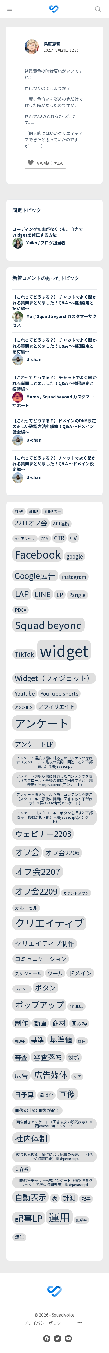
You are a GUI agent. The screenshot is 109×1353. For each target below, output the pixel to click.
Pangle (77, 595)
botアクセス (25, 538)
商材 (59, 1022)
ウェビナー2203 (43, 833)
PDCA (20, 609)
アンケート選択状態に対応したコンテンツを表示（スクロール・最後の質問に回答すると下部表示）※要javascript (54, 762)
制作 (21, 1022)
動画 (40, 1022)
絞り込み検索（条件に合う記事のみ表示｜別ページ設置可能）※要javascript (54, 1156)
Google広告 (35, 575)
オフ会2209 (36, 891)
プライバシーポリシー (44, 1323)
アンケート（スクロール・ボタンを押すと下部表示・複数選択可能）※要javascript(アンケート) (54, 817)
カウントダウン (76, 892)
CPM (44, 538)
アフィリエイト (56, 706)
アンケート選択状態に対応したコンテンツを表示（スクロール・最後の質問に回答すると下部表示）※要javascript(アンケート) (54, 780)
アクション (24, 707)
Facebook (38, 554)
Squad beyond (48, 625)
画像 (67, 1094)
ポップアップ (39, 1005)
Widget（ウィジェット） (54, 678)
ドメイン (80, 973)
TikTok (24, 654)
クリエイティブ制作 (44, 943)
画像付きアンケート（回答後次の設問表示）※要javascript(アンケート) (54, 1123)
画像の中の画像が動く (37, 1110)
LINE (43, 594)
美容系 (21, 1169)
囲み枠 (79, 1023)
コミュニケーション (41, 959)
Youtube (25, 693)
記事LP (29, 1218)
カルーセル (26, 908)
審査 (21, 1057)
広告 (21, 1075)
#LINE (33, 511)
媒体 (81, 1040)
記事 (86, 1198)
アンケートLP (34, 743)
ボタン (45, 988)
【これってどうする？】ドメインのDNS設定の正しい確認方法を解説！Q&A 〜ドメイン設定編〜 (54, 426)
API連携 (61, 523)
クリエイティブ (49, 923)
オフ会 (27, 852)
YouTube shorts (59, 693)
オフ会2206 (62, 852)
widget (64, 650)
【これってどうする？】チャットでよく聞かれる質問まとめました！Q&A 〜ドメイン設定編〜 (54, 463)
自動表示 (30, 1197)
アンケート (42, 723)
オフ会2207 (38, 871)
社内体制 (31, 1138)
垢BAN (20, 1040)
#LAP (19, 511)
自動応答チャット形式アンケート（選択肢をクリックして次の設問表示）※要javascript (54, 1182)
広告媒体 (51, 1074)
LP (59, 594)
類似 (19, 1237)
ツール (55, 973)
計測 (69, 1197)
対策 (74, 1057)
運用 (59, 1217)
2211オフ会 (31, 522)
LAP (22, 593)
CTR (59, 538)
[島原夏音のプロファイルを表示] (32, 46)
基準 (37, 1039)
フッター (22, 988)
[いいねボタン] (30, 162)
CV (73, 537)
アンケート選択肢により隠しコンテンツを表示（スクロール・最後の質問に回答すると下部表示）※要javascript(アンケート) (54, 798)
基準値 (61, 1039)
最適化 (46, 1095)
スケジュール (28, 973)
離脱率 (81, 1219)
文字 (77, 1076)
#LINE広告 (52, 511)
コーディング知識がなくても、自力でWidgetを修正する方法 (47, 232)
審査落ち (47, 1057)
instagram (73, 577)
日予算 (24, 1094)
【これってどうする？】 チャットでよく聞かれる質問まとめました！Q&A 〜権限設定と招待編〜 (54, 302)
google (74, 556)
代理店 (76, 1006)
